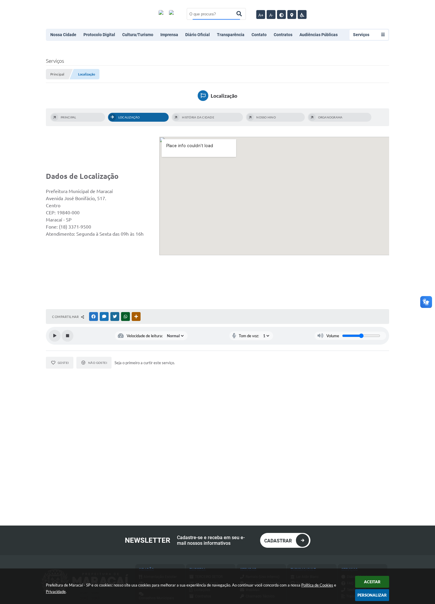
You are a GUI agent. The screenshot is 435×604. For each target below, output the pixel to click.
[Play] (55, 336)
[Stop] (67, 336)
